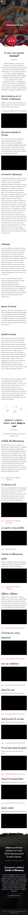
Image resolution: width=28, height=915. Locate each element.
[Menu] (26, 3)
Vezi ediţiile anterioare (14, 895)
